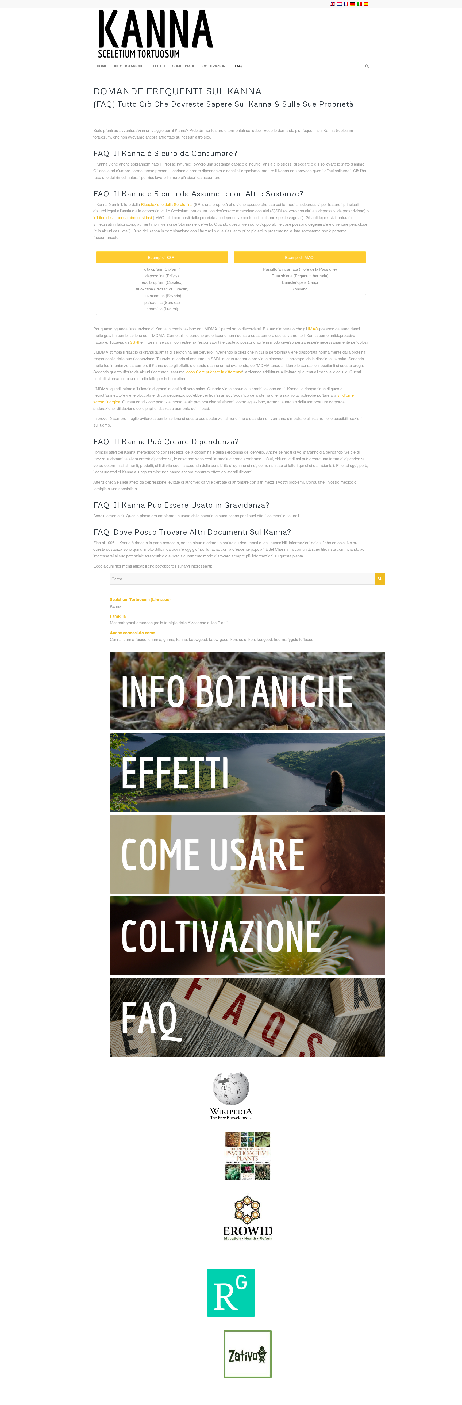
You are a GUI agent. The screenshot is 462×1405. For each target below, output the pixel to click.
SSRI (134, 342)
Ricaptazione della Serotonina (166, 204)
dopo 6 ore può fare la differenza (214, 371)
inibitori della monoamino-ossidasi (122, 217)
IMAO (313, 328)
